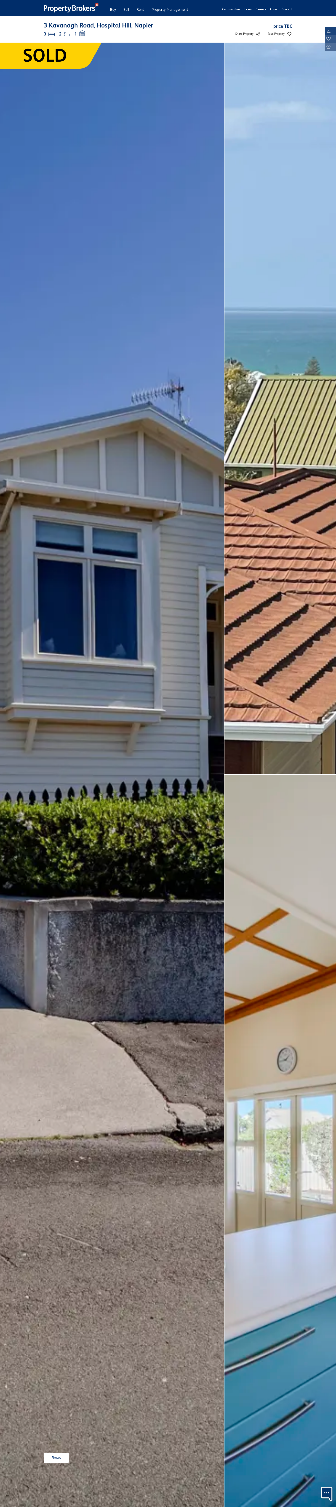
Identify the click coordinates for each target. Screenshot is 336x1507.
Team (248, 9)
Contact (287, 9)
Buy (113, 10)
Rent (140, 10)
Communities (231, 9)
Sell (126, 10)
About (274, 9)
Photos (56, 1458)
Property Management (170, 10)
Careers (261, 9)
